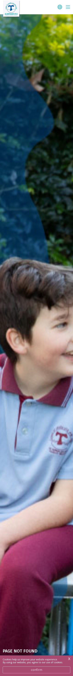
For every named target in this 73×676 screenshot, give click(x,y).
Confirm (36, 670)
